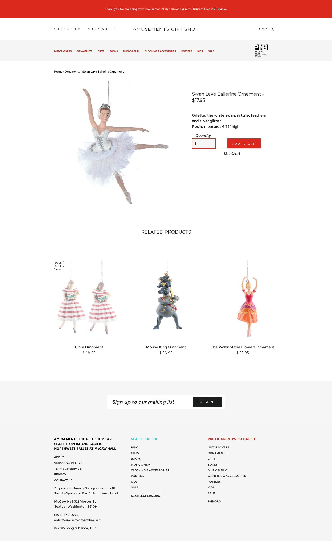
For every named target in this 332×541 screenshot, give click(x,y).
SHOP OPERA (67, 29)
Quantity (203, 135)
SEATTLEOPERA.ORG (145, 495)
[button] (177, 84)
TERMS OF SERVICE (68, 468)
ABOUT (59, 457)
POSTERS (186, 51)
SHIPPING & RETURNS (69, 463)
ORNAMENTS (84, 51)
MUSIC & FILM (131, 51)
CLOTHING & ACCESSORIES (160, 51)
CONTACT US (63, 480)
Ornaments (72, 71)
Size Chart (232, 154)
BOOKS (114, 51)
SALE (211, 51)
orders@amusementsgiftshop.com (77, 520)
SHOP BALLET (101, 29)
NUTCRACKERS (63, 51)
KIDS (200, 51)
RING (134, 447)
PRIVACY (60, 474)
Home (58, 71)
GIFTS (101, 51)
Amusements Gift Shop (166, 29)
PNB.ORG (214, 501)
